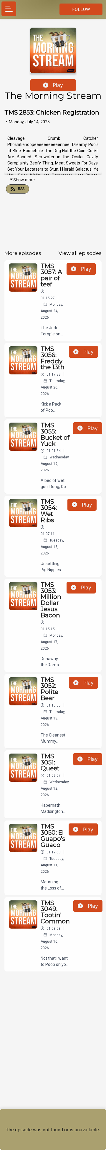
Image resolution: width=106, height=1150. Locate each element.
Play (58, 85)
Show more (24, 179)
